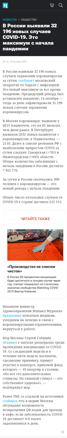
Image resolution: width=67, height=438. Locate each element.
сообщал (10, 401)
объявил (10, 342)
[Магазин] (51, 5)
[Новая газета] (6, 5)
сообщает (26, 80)
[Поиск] (60, 5)
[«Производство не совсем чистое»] (35, 255)
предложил (12, 315)
